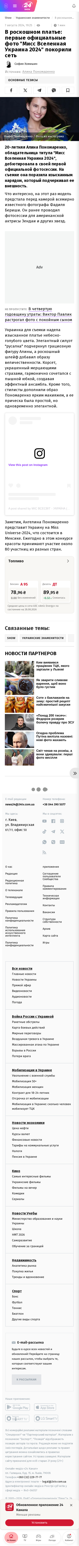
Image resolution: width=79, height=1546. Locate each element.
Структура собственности (52, 920)
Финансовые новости (27, 1140)
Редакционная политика (14, 882)
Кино (16, 1171)
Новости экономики (28, 1123)
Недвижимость (24, 1260)
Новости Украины (24, 979)
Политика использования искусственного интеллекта (15, 931)
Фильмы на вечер (24, 1188)
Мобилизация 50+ (24, 1081)
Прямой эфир (21, 985)
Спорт (17, 1291)
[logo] (27, 6)
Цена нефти (20, 1128)
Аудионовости (22, 996)
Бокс (15, 1296)
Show (8, 18)
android (17, 1407)
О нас (8, 867)
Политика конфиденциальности (19, 919)
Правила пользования (19, 911)
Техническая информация (51, 897)
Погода (17, 1002)
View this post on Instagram (28, 465)
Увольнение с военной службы (33, 1075)
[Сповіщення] (74, 5)
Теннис (17, 1308)
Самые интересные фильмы (31, 1176)
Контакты (49, 905)
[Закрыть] (71, 1505)
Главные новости (24, 974)
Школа (16, 1229)
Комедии (18, 1193)
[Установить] (39, 1514)
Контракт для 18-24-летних (30, 1092)
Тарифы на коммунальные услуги (35, 1145)
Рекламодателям (16, 904)
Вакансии (49, 912)
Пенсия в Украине (24, 1157)
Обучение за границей (27, 1246)
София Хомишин (26, 63)
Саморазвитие (22, 1240)
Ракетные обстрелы (25, 1022)
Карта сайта (50, 935)
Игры (46, 942)
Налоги (17, 1151)
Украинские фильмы (26, 1182)
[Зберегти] (68, 90)
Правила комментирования (55, 887)
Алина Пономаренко (38, 72)
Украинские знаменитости (33, 18)
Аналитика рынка (24, 1265)
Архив (47, 929)
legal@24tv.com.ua (54, 1481)
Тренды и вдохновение (28, 1277)
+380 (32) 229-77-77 (29, 1477)
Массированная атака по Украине (35, 1044)
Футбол (17, 1302)
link (44, 821)
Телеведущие (14, 897)
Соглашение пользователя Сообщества (52, 876)
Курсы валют (21, 1134)
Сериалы (18, 1199)
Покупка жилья (22, 1271)
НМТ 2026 (18, 1234)
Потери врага (21, 1056)
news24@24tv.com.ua (20, 804)
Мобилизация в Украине (32, 1070)
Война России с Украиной (33, 1017)
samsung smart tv (46, 1418)
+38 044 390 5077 (54, 804)
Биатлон (18, 1313)
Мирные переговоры (26, 1033)
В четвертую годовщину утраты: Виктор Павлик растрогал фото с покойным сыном (38, 314)
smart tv (17, 1418)
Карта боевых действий (28, 1027)
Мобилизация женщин (27, 1087)
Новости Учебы (24, 1213)
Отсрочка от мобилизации (30, 1098)
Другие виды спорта (26, 1319)
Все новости (22, 968)
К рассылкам (26, 1379)
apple (46, 1407)
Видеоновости (22, 991)
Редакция (11, 873)
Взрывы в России (24, 1050)
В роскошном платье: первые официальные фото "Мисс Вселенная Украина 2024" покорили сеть (64, 18)
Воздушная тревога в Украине (33, 1039)
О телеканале (14, 890)
